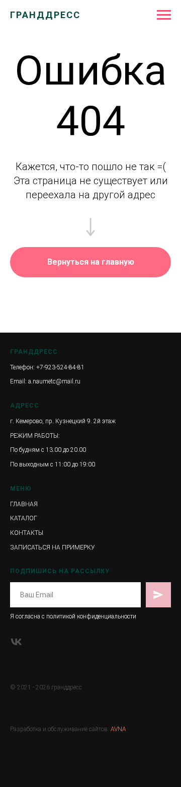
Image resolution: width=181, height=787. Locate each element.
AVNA (118, 729)
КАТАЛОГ (23, 518)
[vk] (16, 642)
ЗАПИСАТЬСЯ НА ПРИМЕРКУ (52, 547)
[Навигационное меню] (164, 15)
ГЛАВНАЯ (24, 504)
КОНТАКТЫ (26, 532)
